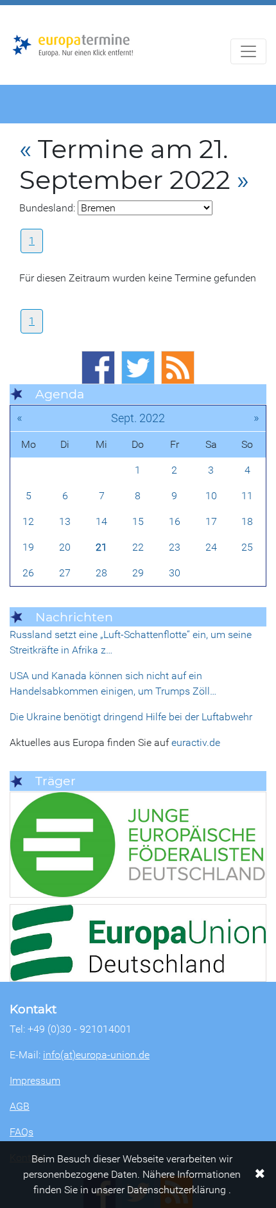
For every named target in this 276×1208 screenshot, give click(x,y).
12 (28, 521)
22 (138, 547)
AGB (20, 1106)
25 (247, 547)
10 (211, 496)
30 (174, 573)
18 (247, 521)
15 (138, 521)
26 (28, 573)
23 (174, 547)
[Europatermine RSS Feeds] (177, 367)
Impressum (35, 1080)
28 (101, 573)
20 (65, 547)
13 (65, 521)
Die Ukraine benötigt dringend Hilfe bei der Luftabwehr (131, 717)
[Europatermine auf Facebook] (98, 367)
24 (211, 547)
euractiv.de (195, 742)
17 (211, 521)
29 (138, 573)
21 (101, 547)
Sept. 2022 (138, 418)
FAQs (21, 1132)
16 (174, 521)
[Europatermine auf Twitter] (138, 367)
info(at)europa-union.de (96, 1055)
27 (65, 573)
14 (101, 521)
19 (28, 547)
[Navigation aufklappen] (248, 51)
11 (247, 496)
